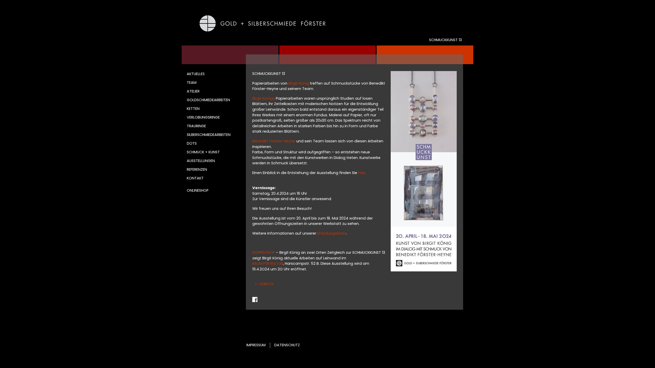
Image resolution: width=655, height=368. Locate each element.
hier (361, 172)
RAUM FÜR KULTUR (267, 263)
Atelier (193, 91)
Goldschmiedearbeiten (208, 99)
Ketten (193, 108)
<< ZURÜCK (264, 283)
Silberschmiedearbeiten (209, 134)
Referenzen (197, 169)
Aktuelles (196, 73)
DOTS (192, 143)
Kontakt (195, 178)
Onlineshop (198, 190)
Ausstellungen (201, 160)
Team (191, 82)
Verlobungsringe (203, 117)
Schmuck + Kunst (203, 152)
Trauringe (196, 126)
